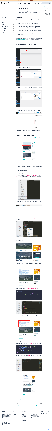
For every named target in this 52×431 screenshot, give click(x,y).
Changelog (14, 417)
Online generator (34, 414)
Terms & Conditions (18, 429)
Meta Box (27, 13)
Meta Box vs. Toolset (25, 423)
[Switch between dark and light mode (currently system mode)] (39, 3)
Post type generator (34, 415)
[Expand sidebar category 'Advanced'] (13, 24)
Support (29, 3)
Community (34, 3)
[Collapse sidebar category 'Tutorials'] (13, 12)
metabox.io (23, 137)
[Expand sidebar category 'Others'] (13, 32)
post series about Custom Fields (33, 137)
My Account (14, 414)
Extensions (20, 3)
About (13, 413)
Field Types (15, 3)
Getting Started (9, 3)
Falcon (23, 414)
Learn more (36, 0)
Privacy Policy (12, 429)
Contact (13, 418)
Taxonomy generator (35, 416)
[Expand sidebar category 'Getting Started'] (13, 6)
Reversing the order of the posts (47, 16)
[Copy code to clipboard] (41, 291)
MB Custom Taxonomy (21, 39)
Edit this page (19, 399)
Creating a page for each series (47, 14)
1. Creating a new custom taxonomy (47, 9)
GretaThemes (24, 415)
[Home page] (16, 6)
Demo (32, 413)
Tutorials (24, 3)
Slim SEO (23, 413)
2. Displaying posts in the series (47, 11)
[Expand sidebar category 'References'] (13, 30)
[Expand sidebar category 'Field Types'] (13, 8)
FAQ (12, 416)
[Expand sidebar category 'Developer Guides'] (13, 26)
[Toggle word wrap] (39, 291)
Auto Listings (24, 416)
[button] (7, 28)
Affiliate (13, 415)
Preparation (46, 6)
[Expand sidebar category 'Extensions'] (13, 10)
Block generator (34, 417)
